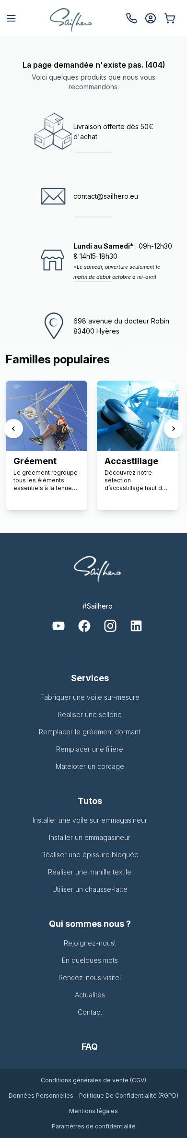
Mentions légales (93, 1110)
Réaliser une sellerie (90, 714)
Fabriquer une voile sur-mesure (90, 697)
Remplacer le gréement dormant (89, 732)
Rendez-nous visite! (89, 977)
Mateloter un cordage (90, 766)
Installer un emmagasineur (89, 837)
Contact (90, 1012)
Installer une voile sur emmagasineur (90, 820)
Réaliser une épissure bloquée (90, 855)
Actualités (90, 995)
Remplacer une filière (89, 749)
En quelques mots (90, 960)
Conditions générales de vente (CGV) (93, 1080)
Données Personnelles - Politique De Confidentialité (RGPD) (93, 1095)
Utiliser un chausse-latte (90, 889)
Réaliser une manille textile (89, 872)
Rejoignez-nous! (90, 943)
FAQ (90, 1047)
